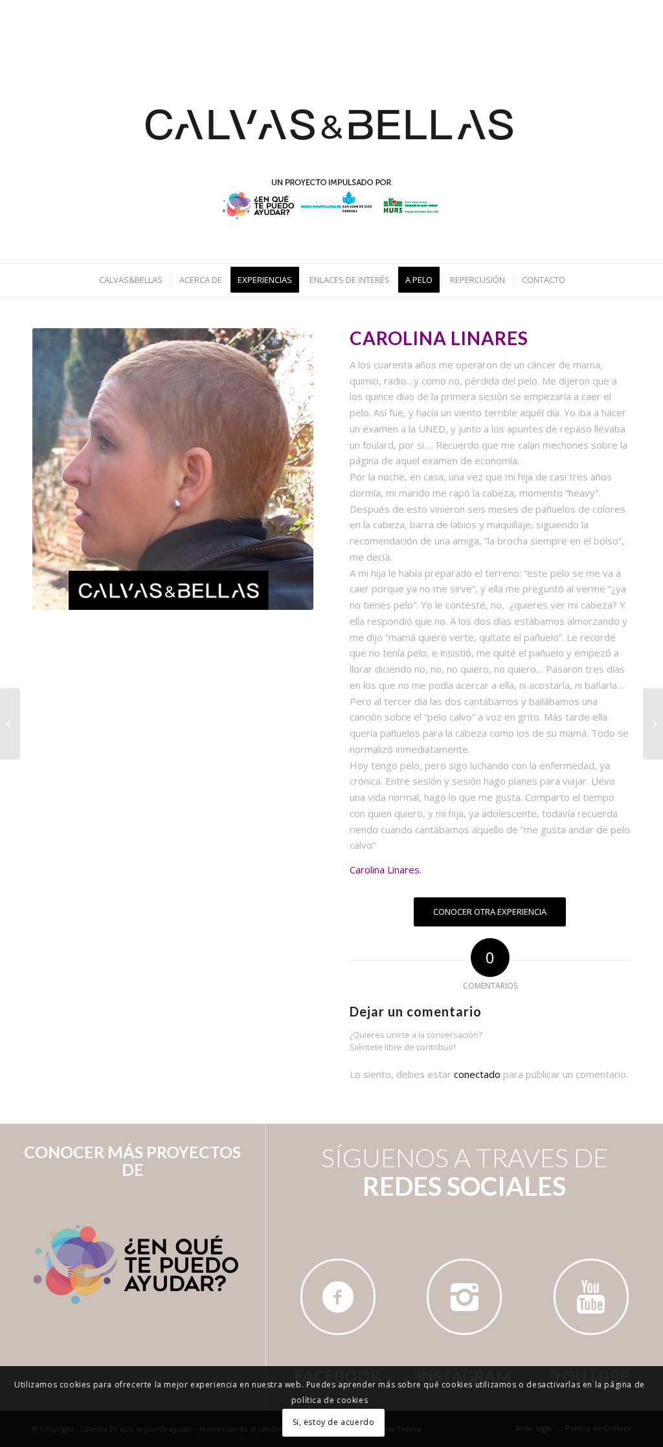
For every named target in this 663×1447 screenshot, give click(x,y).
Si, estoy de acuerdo (334, 1422)
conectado (477, 1074)
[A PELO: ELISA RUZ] (10, 723)
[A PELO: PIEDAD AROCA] (653, 723)
